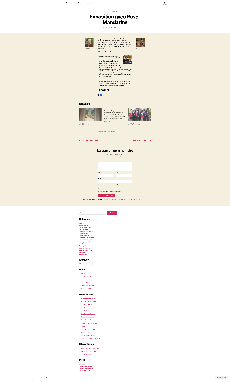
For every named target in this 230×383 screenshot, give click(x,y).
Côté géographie (84, 233)
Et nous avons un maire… (135, 122)
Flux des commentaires (86, 368)
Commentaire (101, 160)
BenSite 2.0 (84, 273)
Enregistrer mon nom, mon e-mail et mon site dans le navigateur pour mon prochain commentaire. (115, 185)
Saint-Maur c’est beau (87, 285)
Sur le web (82, 252)
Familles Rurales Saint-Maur (89, 323)
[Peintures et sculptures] (90, 114)
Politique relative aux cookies (44, 380)
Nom (99, 172)
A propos (151, 3)
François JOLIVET (103, 131)
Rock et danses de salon (88, 335)
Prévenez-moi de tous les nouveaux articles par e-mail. (110, 191)
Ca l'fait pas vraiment (85, 227)
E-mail (117, 172)
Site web (99, 178)
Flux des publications (85, 366)
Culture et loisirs (84, 235)
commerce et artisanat (86, 231)
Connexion (82, 364)
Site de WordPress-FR (85, 370)
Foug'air (83, 326)
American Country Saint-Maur (89, 301)
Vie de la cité (83, 254)
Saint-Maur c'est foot (85, 250)
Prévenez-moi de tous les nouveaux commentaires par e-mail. (111, 188)
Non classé (115, 11)
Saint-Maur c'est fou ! (72, 3)
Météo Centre (85, 332)
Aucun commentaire (124, 27)
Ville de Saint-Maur (86, 354)
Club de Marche (85, 311)
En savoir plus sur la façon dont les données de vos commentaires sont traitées (123, 199)
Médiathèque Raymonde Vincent (90, 348)
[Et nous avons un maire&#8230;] (139, 114)
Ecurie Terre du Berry (87, 320)
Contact (157, 3)
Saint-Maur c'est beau (85, 248)
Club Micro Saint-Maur (87, 317)
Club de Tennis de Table (88, 314)
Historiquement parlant (86, 240)
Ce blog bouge (83, 229)
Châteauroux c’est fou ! (87, 276)
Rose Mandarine (111, 131)
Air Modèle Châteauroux (88, 298)
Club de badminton (86, 304)
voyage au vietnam (86, 288)
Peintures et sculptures (85, 122)
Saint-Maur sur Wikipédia (88, 351)
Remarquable (83, 246)
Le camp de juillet (84, 242)
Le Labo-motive (85, 279)
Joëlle (106, 27)
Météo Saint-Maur (86, 282)
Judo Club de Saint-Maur (88, 329)
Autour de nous (83, 225)
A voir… (81, 223)
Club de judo (84, 307)
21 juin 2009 (113, 27)
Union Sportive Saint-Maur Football (91, 338)
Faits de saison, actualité (86, 237)
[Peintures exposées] (115, 117)
